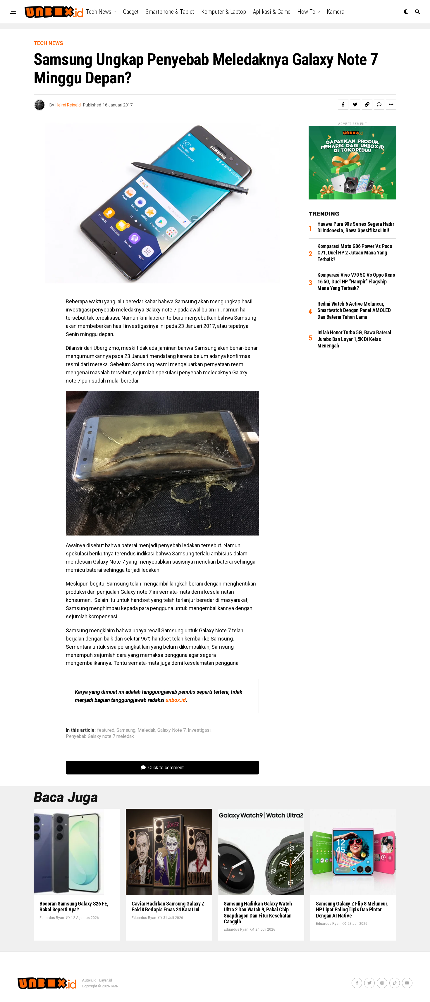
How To (306, 11)
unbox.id (176, 700)
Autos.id (89, 980)
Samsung (125, 730)
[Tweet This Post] (355, 104)
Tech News (98, 11)
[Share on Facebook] (343, 104)
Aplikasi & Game (271, 11)
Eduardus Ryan (51, 918)
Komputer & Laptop (223, 11)
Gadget (131, 11)
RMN (114, 986)
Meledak (146, 730)
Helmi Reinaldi (69, 105)
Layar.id (105, 980)
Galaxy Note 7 (171, 730)
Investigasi (199, 730)
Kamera (335, 11)
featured (105, 730)
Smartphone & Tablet (170, 11)
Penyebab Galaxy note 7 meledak (100, 736)
